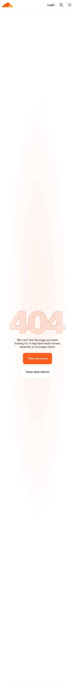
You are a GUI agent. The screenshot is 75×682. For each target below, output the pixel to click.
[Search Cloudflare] (61, 5)
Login (51, 4)
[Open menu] (70, 5)
